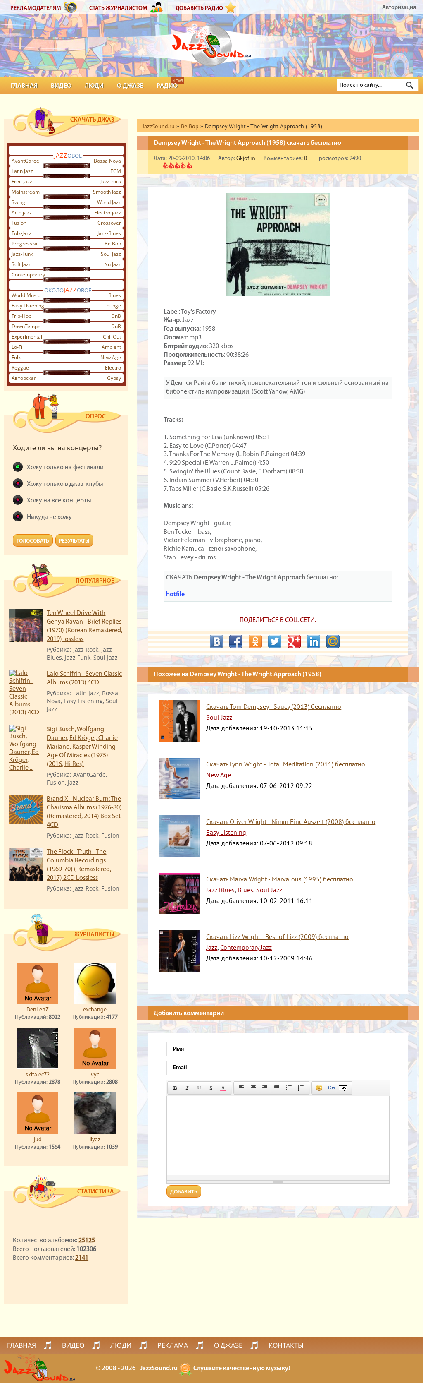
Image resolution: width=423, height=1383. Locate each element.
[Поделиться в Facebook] (235, 641)
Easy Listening (28, 305)
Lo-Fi (17, 347)
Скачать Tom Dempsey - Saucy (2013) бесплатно (273, 706)
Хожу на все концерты (59, 500)
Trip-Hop (21, 315)
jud (38, 1140)
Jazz (211, 947)
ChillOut (112, 336)
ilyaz (95, 1140)
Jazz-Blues (109, 233)
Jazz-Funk (22, 253)
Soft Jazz (21, 264)
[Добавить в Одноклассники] (255, 641)
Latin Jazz (22, 171)
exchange (95, 1010)
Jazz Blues (220, 890)
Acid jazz (22, 212)
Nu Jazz (112, 264)
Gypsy (114, 378)
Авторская (24, 378)
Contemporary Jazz (246, 947)
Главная (24, 86)
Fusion (19, 222)
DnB (116, 315)
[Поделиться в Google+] (294, 641)
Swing (18, 202)
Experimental (27, 336)
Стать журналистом (118, 8)
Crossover (109, 222)
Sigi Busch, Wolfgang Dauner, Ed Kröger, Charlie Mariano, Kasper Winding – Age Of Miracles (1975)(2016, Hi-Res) (83, 747)
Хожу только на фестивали (65, 467)
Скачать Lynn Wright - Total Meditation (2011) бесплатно (285, 764)
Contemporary (28, 274)
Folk (16, 357)
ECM (115, 171)
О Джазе (130, 86)
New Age (110, 357)
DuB (116, 326)
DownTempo (26, 326)
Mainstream (26, 191)
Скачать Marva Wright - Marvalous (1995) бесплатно (279, 879)
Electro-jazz (107, 212)
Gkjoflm (245, 159)
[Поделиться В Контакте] (216, 641)
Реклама (172, 1345)
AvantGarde (25, 160)
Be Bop (113, 243)
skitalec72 (38, 1075)
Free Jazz (22, 181)
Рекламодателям (35, 8)
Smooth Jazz (107, 191)
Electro (113, 367)
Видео (61, 86)
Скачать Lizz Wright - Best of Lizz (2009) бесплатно (277, 936)
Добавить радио (199, 8)
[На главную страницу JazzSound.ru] (211, 41)
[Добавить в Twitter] (274, 641)
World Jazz (109, 202)
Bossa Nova (107, 160)
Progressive (25, 243)
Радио (167, 86)
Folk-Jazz (21, 233)
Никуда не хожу (49, 517)
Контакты (286, 1345)
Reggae (20, 367)
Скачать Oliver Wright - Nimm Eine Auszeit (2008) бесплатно (290, 821)
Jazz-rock (110, 181)
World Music (26, 295)
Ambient (111, 347)
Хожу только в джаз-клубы (65, 484)
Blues (114, 295)
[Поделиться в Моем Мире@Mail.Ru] (333, 641)
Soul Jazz (111, 253)
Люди (94, 86)
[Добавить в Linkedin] (313, 641)
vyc (95, 1075)
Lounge (112, 305)
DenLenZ (37, 1010)
